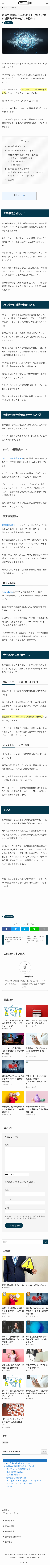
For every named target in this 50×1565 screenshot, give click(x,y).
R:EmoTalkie (17, 164)
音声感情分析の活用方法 (18, 168)
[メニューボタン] (3, 3)
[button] (6, 929)
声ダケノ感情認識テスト (22, 158)
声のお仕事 (9, 1520)
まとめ (11, 179)
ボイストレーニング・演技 (23, 175)
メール (8, 1199)
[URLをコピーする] (43, 929)
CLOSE (21, 195)
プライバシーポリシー (11, 1513)
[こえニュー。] (25, 3)
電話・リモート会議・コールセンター (27, 172)
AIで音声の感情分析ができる (20, 150)
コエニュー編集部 (25, 976)
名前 (7, 1190)
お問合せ (5, 1510)
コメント (8, 1145)
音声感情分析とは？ (16, 146)
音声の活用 (8, 23)
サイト (7, 1208)
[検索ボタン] (47, 3)
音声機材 (8, 1542)
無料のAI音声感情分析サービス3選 (23, 154)
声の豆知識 (9, 1526)
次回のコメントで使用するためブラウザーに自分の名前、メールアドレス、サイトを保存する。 (26, 1217)
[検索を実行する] (45, 1241)
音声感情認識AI (18, 161)
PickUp (5, 1442)
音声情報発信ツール (13, 1536)
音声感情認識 (9, 525)
